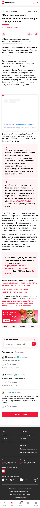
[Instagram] (3, 471)
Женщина (22, 326)
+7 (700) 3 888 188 (10, 463)
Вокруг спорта (7, 435)
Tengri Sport (7, 55)
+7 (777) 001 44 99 (28, 463)
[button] (36, 504)
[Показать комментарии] (29, 34)
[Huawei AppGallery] (21, 480)
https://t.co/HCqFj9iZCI (21, 201)
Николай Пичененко (12, 27)
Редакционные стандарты (29, 452)
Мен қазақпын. (11, 357)
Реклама (23, 438)
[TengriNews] (4, 504)
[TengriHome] (20, 504)
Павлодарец (9, 375)
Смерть (32, 326)
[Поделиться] (36, 34)
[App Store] (3, 480)
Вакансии (23, 442)
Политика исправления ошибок (20, 494)
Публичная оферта (20, 497)
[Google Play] (11, 480)
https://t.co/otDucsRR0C (15, 266)
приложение (15, 476)
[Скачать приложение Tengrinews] (20, 316)
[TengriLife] (28, 504)
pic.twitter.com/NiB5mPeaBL (17, 268)
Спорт (5, 326)
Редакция (23, 445)
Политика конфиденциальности (20, 491)
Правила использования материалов (20, 488)
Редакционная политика (28, 449)
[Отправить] (34, 344)
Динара (8, 392)
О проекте (23, 431)
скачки (13, 326)
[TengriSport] (12, 504)
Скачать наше (6, 476)
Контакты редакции (27, 435)
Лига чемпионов (7, 442)
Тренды (4, 438)
